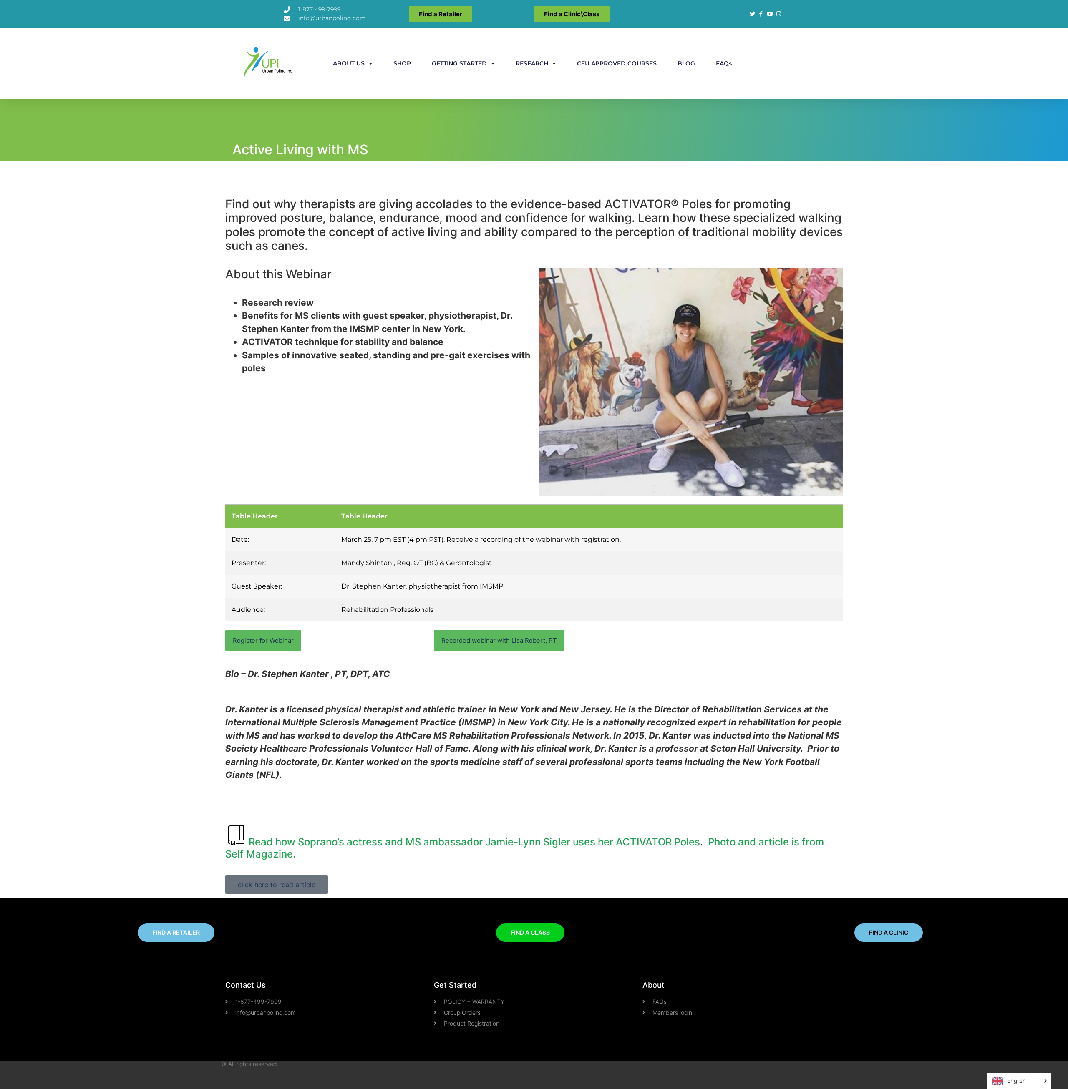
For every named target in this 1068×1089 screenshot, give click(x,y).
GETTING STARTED (459, 63)
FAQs (724, 63)
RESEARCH (532, 63)
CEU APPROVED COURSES (617, 63)
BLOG (686, 63)
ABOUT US (349, 63)
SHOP (402, 63)
